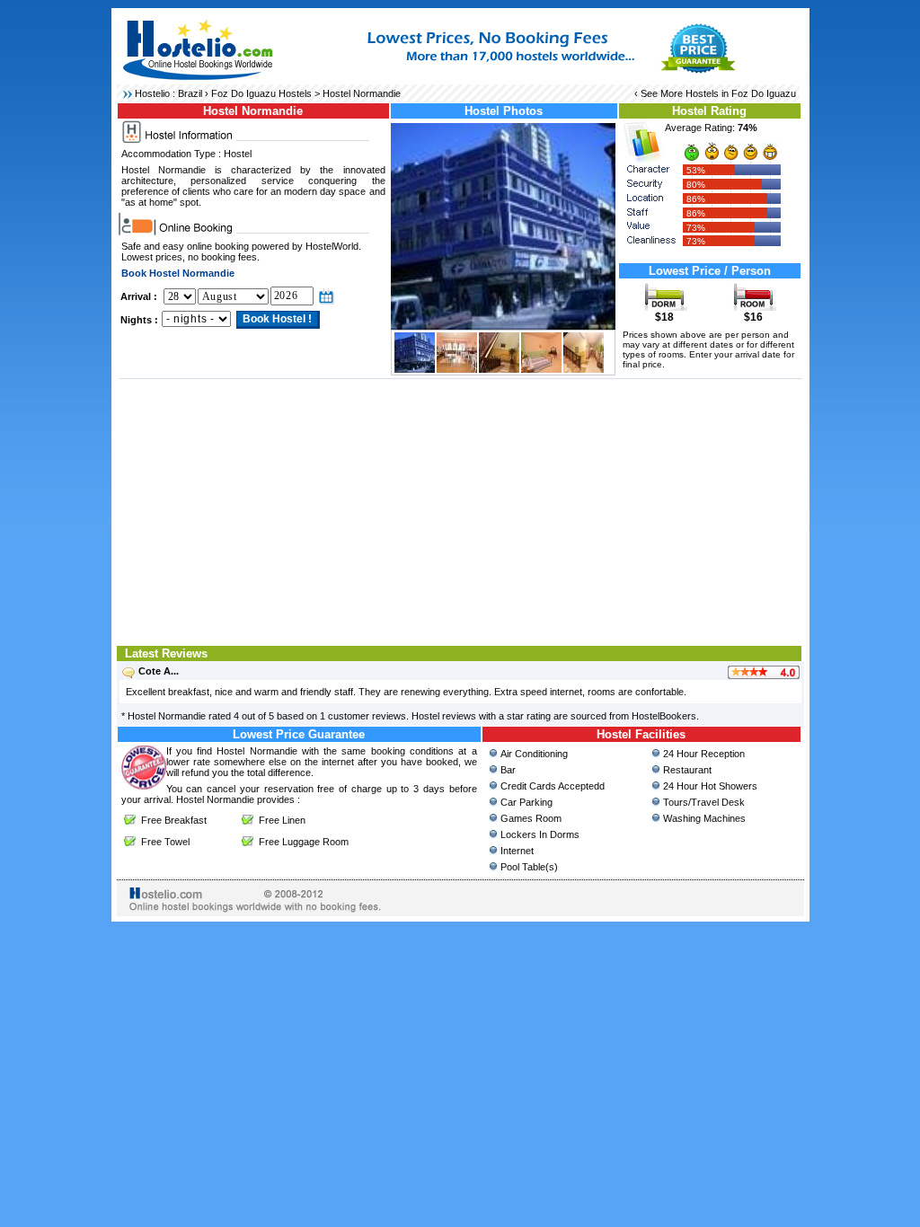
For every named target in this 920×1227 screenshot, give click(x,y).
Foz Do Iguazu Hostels (261, 93)
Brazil (190, 93)
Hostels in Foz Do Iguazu (741, 93)
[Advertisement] (460, 510)
